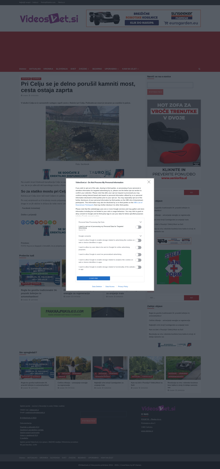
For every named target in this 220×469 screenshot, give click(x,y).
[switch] (138, 227)
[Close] (149, 182)
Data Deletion (97, 286)
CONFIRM (93, 278)
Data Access (110, 286)
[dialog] (110, 234)
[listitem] (110, 222)
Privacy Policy (123, 286)
